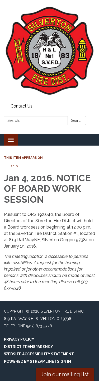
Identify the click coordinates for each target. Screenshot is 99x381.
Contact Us (21, 106)
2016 (14, 166)
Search (77, 120)
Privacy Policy (19, 339)
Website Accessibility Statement (39, 354)
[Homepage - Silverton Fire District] (49, 50)
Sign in (64, 361)
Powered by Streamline (29, 361)
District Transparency (28, 347)
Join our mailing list (65, 374)
